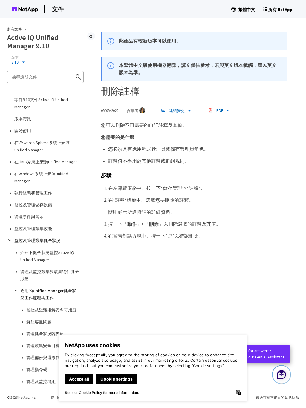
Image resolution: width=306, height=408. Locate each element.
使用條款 (58, 397)
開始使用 (22, 130)
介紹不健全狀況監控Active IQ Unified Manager (47, 256)
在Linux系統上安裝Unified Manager (45, 161)
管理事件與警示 (29, 216)
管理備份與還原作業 (45, 357)
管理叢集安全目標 (43, 345)
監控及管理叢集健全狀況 (37, 240)
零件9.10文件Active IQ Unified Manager (41, 103)
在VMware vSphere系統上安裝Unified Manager (42, 146)
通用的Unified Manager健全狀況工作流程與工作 (48, 294)
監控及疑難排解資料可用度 (51, 309)
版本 (15, 57)
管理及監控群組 (41, 381)
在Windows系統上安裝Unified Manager (41, 177)
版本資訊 (22, 118)
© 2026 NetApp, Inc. (21, 397)
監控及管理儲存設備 (33, 204)
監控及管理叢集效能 (33, 228)
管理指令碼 (36, 369)
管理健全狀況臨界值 (45, 333)
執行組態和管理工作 (33, 192)
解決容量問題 (38, 321)
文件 (58, 9)
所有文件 (14, 29)
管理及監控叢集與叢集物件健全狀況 (49, 275)
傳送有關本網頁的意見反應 (277, 397)
